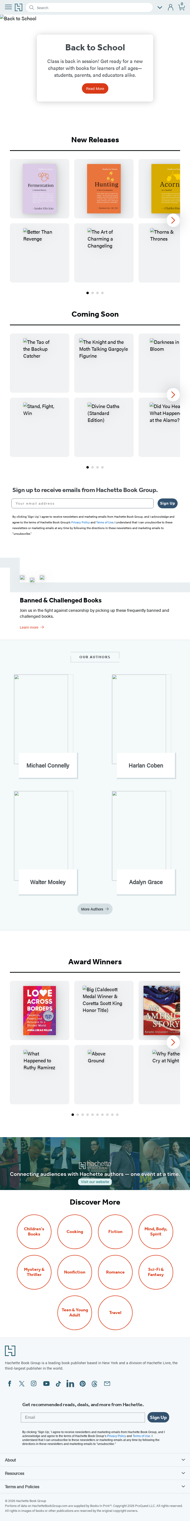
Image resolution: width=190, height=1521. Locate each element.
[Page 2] (92, 292)
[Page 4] (102, 292)
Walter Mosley (48, 882)
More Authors (92, 908)
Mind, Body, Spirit (155, 1231)
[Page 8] (107, 1114)
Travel (115, 1312)
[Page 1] (87, 292)
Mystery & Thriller (34, 1272)
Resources (14, 1473)
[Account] (170, 7)
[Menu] (8, 7)
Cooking (75, 1231)
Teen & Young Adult (75, 1312)
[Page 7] (102, 1114)
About (10, 1460)
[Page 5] (92, 1114)
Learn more (29, 627)
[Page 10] (117, 1114)
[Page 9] (112, 1114)
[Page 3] (97, 292)
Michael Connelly (47, 765)
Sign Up (167, 503)
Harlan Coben (146, 765)
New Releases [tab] (95, 139)
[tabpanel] (95, 227)
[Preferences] (160, 7)
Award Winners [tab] (95, 961)
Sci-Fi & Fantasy (156, 1272)
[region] (95, 221)
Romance (115, 1272)
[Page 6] (97, 1114)
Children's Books (34, 1231)
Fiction (115, 1231)
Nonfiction (74, 1272)
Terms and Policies (22, 1486)
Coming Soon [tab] (95, 314)
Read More (95, 88)
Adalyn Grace (146, 882)
